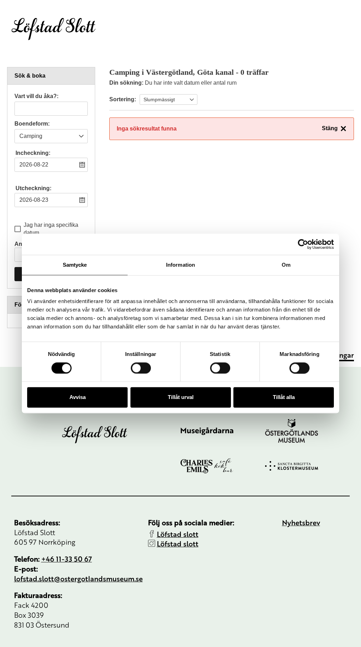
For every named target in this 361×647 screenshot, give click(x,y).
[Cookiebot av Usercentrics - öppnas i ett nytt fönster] (303, 244)
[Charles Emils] (222, 465)
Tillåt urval (181, 397)
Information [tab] (180, 265)
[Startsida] (53, 29)
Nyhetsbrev (301, 522)
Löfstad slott (177, 534)
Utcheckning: (33, 188)
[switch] (141, 368)
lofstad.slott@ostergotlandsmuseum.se (78, 578)
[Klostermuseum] (307, 466)
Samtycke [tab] (75, 265)
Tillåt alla (284, 397)
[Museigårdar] (222, 431)
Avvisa (77, 397)
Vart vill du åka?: (36, 96)
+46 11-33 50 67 (66, 558)
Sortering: (122, 99)
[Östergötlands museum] (307, 431)
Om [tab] (286, 265)
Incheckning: (33, 153)
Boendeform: (32, 124)
